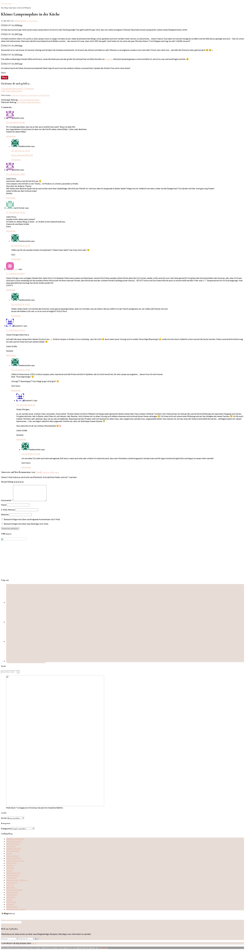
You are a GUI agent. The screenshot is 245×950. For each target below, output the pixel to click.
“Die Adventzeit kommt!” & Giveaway (17, 88)
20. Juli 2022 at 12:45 (20, 304)
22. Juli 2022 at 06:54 (25, 405)
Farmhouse (32, 95)
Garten (41, 95)
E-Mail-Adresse (8, 509)
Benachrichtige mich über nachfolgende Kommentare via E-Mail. (32, 519)
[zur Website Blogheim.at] (8, 914)
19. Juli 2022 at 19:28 (15, 122)
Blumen (24, 95)
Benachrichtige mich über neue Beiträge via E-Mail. (26, 524)
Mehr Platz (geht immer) (11, 91)
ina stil (9, 853)
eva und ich (11, 846)
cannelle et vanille (13, 841)
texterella (10, 887)
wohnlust (10, 904)
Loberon (108, 59)
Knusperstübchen (13, 858)
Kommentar (7, 500)
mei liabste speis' (13, 873)
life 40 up (10, 865)
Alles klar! (103, 948)
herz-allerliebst (13, 851)
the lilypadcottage (14, 889)
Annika (38, 472)
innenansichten (12, 856)
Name (3, 505)
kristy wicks (11, 863)
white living (11, 902)
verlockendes (12, 892)
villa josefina (11, 894)
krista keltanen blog (15, 860)
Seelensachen (6, 3)
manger (9, 870)
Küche (47, 95)
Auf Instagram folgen (12, 922)
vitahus (9, 899)
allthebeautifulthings (15, 839)
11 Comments (32, 21)
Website (5, 514)
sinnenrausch (11, 882)
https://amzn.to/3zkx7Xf (22, 155)
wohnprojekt (11, 906)
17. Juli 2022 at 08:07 (15, 273)
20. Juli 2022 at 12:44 (20, 370)
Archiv (4, 818)
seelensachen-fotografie (16, 880)
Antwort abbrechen (51, 472)
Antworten (11, 136)
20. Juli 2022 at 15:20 (20, 150)
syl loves (10, 885)
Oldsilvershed (12, 875)
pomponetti (11, 877)
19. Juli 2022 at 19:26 (15, 174)
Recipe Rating (7, 481)
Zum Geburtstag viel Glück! (29, 102)
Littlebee (10, 868)
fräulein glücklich (13, 848)
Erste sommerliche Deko (28, 100)
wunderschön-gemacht (16, 909)
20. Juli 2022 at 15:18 (20, 245)
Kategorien (6, 828)
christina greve (12, 843)
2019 (34, 943)
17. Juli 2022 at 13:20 (15, 212)
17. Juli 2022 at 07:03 (15, 330)
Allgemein (16, 95)
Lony (16, 269)
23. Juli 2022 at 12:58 (30, 454)
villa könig (10, 897)
